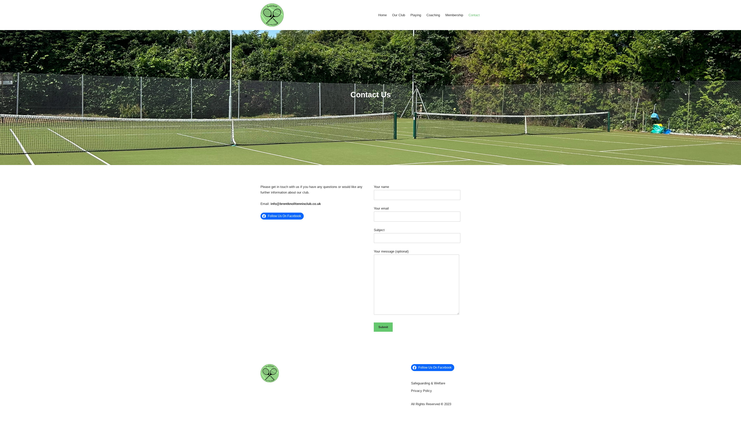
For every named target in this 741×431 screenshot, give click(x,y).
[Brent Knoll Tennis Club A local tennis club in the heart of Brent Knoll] (272, 15)
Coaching (433, 15)
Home (382, 15)
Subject (379, 230)
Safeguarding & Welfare (428, 383)
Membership (454, 15)
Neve (264, 413)
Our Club (398, 15)
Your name (381, 187)
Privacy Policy (421, 391)
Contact (474, 15)
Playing (415, 15)
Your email (381, 208)
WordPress (297, 413)
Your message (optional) (391, 251)
